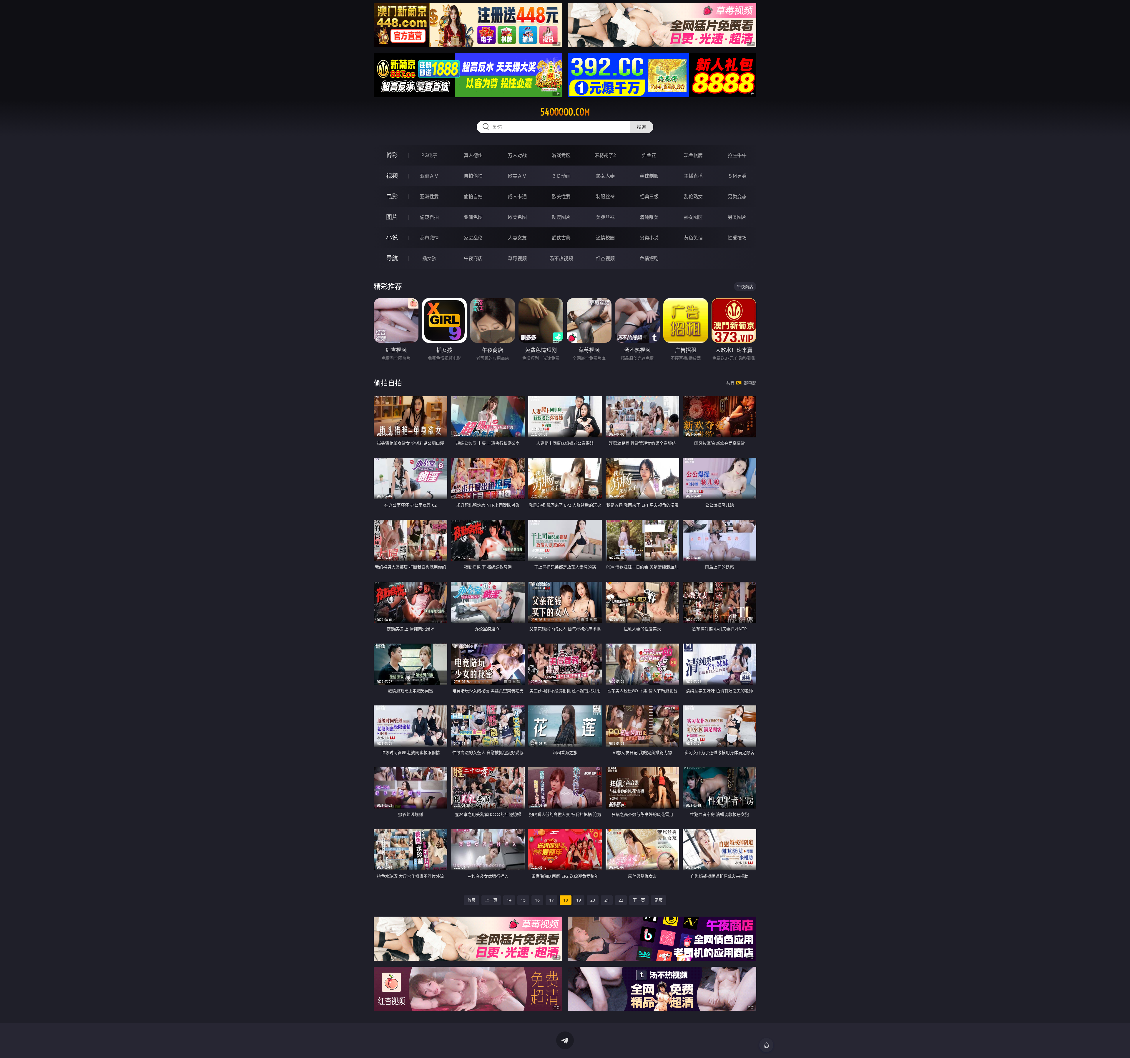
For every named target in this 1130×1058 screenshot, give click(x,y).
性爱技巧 (737, 237)
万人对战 (517, 155)
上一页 (491, 900)
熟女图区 (693, 217)
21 (606, 900)
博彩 (392, 155)
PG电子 (429, 155)
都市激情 (429, 237)
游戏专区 (561, 155)
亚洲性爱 (429, 196)
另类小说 (649, 237)
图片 (392, 217)
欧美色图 (517, 217)
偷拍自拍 (473, 196)
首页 (471, 900)
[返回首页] (766, 1045)
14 (509, 900)
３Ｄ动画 (561, 176)
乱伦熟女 (693, 196)
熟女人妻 (605, 176)
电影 (392, 196)
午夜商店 (473, 258)
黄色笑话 (693, 237)
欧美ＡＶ (517, 176)
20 (592, 900)
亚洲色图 (473, 217)
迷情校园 (605, 237)
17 (551, 900)
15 (523, 900)
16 (537, 900)
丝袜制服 (649, 176)
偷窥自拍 (429, 217)
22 (621, 900)
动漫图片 (561, 217)
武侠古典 (561, 237)
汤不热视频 (561, 258)
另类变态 (737, 196)
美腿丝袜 (605, 217)
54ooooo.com (565, 112)
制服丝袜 (605, 196)
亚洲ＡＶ (429, 176)
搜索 (641, 127)
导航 (392, 258)
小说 (392, 238)
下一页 (639, 900)
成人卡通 (517, 196)
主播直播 (693, 176)
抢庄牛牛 (737, 155)
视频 (392, 176)
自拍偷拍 (473, 176)
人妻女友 (517, 237)
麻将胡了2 (605, 155)
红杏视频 (605, 258)
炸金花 (649, 155)
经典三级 (649, 196)
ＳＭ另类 (737, 176)
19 (578, 900)
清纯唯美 (649, 217)
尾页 (658, 900)
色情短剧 (649, 258)
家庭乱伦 (473, 237)
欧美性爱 (561, 196)
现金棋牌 (693, 155)
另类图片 (737, 217)
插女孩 (429, 258)
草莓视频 (517, 258)
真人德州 (473, 155)
